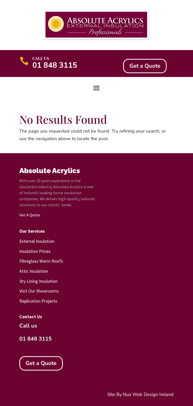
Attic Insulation (33, 271)
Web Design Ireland (153, 394)
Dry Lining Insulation (38, 281)
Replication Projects (38, 301)
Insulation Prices (35, 251)
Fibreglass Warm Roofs (41, 261)
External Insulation (36, 241)
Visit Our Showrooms (39, 291)
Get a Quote (144, 66)
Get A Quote (29, 214)
